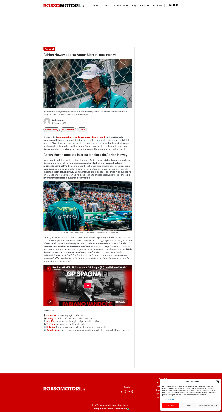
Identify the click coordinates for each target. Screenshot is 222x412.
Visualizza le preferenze (208, 405)
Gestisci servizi (168, 399)
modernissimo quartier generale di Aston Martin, (82, 137)
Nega (189, 405)
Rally (134, 5)
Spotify (50, 321)
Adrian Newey (51, 129)
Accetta (171, 405)
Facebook (51, 315)
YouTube (51, 324)
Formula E (144, 5)
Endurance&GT (121, 5)
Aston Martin (68, 129)
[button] (217, 382)
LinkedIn (50, 327)
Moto (107, 5)
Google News (53, 330)
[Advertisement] (111, 27)
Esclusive (157, 5)
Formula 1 (96, 5)
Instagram (51, 318)
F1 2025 (82, 129)
